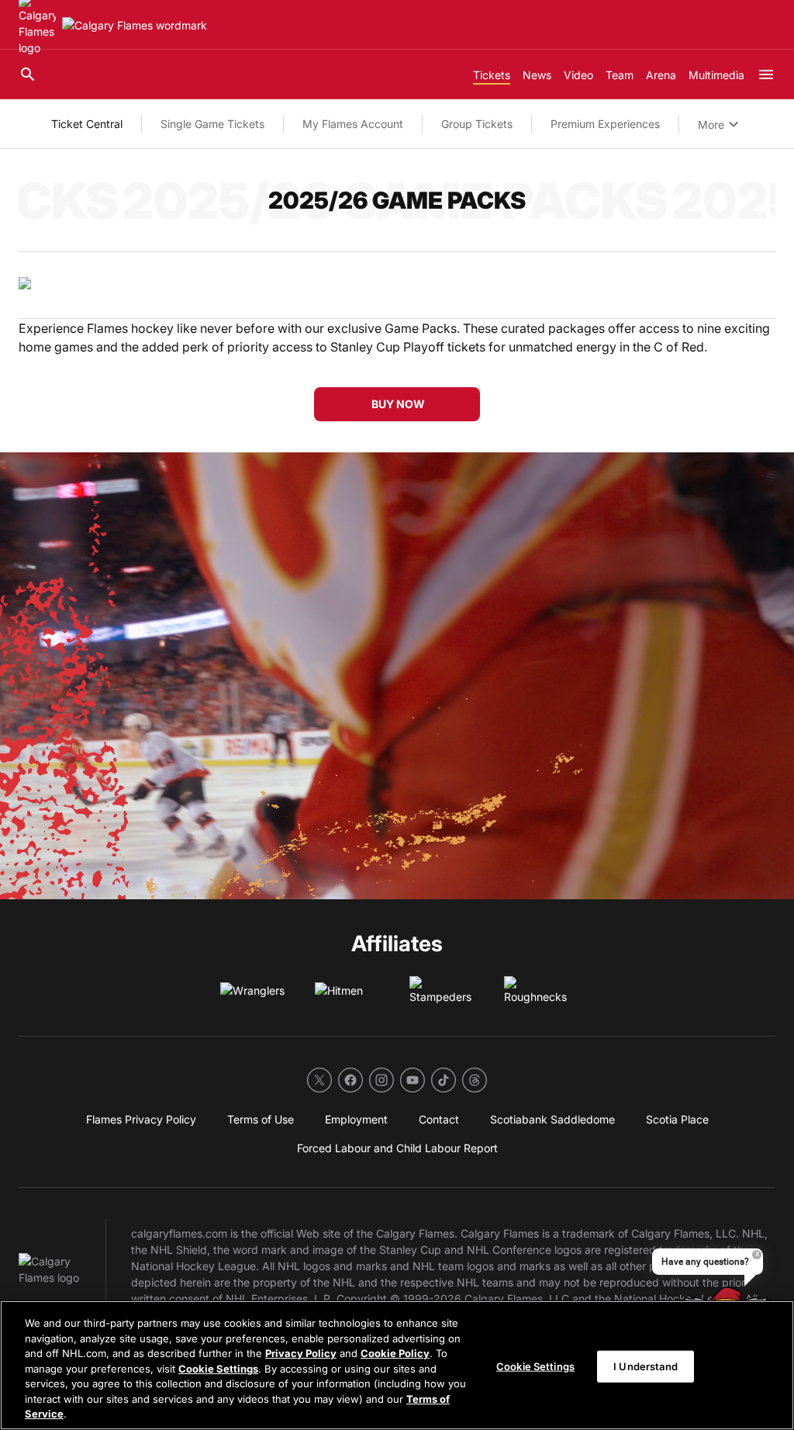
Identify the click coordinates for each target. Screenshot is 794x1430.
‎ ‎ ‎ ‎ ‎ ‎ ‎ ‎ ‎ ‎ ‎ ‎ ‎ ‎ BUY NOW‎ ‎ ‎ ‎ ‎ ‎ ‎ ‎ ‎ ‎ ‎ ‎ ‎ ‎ (397, 403)
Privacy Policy (301, 1353)
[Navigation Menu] (766, 74)
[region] (397, 1365)
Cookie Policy (395, 1353)
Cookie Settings (218, 1368)
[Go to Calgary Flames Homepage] (134, 25)
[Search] (28, 74)
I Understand (645, 1365)
